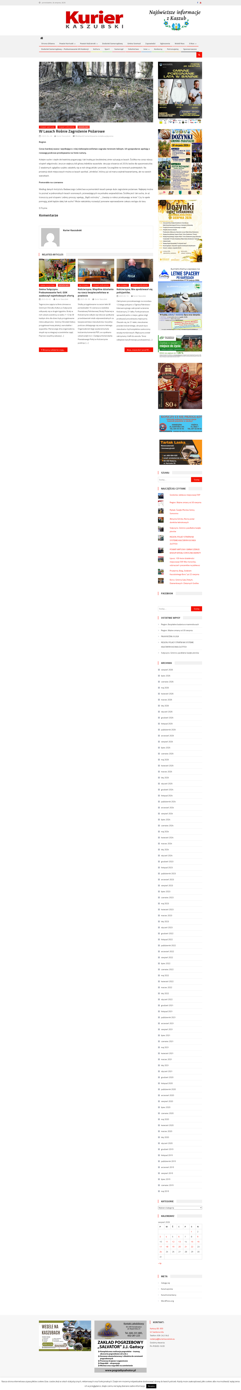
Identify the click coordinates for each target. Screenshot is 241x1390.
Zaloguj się (165, 1282)
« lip (160, 1263)
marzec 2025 (166, 771)
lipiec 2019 (165, 1179)
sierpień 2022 (167, 957)
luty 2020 (165, 1137)
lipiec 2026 (165, 675)
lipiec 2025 (165, 747)
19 (173, 1246)
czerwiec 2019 (167, 1185)
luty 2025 (165, 777)
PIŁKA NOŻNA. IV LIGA (170, 636)
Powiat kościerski (88, 43)
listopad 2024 (167, 795)
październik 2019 (168, 1161)
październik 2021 (168, 1017)
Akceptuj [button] (151, 1386)
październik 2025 (168, 729)
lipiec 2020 (165, 1107)
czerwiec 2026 (167, 681)
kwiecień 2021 (167, 1053)
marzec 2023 (166, 915)
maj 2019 (165, 1191)
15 (192, 1241)
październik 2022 (168, 945)
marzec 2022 (166, 987)
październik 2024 (168, 801)
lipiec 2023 (165, 891)
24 (161, 1251)
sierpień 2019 (167, 1173)
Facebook (167, 593)
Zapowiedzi (150, 43)
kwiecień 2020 (167, 1125)
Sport (107, 49)
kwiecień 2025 (167, 765)
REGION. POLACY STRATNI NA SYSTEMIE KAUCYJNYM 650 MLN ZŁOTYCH (183, 540)
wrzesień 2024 (167, 807)
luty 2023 (165, 921)
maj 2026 (165, 687)
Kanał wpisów (167, 1288)
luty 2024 (165, 849)
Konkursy (158, 49)
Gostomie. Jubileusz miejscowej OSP (185, 494)
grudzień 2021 (167, 1005)
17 (161, 1246)
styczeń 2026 (167, 711)
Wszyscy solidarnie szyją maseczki (55, 349)
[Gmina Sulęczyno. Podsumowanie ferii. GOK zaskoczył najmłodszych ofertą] (57, 270)
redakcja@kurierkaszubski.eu (162, 1338)
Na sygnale (84, 285)
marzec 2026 (166, 699)
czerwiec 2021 (167, 1041)
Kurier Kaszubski (63, 136)
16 (198, 1241)
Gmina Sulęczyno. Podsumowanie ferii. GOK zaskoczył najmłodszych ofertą (56, 292)
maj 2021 (165, 1047)
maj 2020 (165, 1119)
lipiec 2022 (165, 963)
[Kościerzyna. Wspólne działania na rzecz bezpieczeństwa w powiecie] (96, 270)
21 (186, 1246)
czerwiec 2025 (167, 753)
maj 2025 (165, 759)
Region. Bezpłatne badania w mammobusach (180, 624)
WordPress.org (167, 1300)
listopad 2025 (167, 723)
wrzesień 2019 (167, 1167)
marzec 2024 (166, 843)
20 (179, 1246)
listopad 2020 (167, 1083)
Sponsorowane (190, 49)
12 (173, 1241)
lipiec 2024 (165, 819)
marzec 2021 (166, 1059)
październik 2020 (168, 1089)
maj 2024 (165, 831)
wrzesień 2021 (167, 1023)
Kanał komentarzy (168, 1294)
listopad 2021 (167, 1011)
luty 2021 (165, 1065)
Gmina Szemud (134, 43)
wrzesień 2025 (167, 735)
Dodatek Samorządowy (112, 43)
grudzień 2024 (167, 789)
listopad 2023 (167, 867)
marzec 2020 (166, 1131)
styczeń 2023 (167, 927)
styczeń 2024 (167, 855)
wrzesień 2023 (167, 879)
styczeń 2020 (167, 1143)
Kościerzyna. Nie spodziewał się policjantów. (134, 290)
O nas (191, 43)
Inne (145, 49)
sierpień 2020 (167, 1101)
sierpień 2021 (167, 1029)
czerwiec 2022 (167, 969)
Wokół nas (179, 43)
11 (167, 1241)
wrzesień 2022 (167, 951)
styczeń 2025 (167, 783)
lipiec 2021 (165, 1035)
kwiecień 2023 (167, 909)
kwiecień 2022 (167, 981)
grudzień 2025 (167, 717)
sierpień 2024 (167, 813)
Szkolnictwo (133, 49)
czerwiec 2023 (167, 897)
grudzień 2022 (167, 933)
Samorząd (118, 49)
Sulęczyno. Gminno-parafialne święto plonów (180, 652)
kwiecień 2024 (167, 837)
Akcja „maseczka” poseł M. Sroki (140, 349)
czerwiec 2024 (167, 825)
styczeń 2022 (167, 999)
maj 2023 (165, 903)
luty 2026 (165, 705)
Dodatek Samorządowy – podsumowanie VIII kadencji (64, 49)
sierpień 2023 (167, 885)
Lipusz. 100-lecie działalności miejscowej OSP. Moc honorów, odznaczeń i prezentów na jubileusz (185, 562)
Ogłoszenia (165, 43)
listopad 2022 (167, 939)
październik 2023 (168, 873)
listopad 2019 (167, 1155)
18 (167, 1246)
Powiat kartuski (66, 43)
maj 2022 (165, 975)
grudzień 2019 (167, 1149)
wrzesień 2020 (167, 1095)
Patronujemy (173, 49)
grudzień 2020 (167, 1077)
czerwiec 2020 (167, 1113)
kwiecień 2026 (167, 693)
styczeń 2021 (167, 1071)
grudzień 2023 (167, 861)
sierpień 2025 (167, 741)
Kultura (96, 49)
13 (179, 1241)
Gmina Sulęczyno (47, 285)
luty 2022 (165, 993)
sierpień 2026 (167, 669)
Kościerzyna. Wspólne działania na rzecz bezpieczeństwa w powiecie (96, 292)
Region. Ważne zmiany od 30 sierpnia (185, 502)
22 (192, 1246)
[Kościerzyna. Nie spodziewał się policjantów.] (135, 270)
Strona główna (48, 43)
